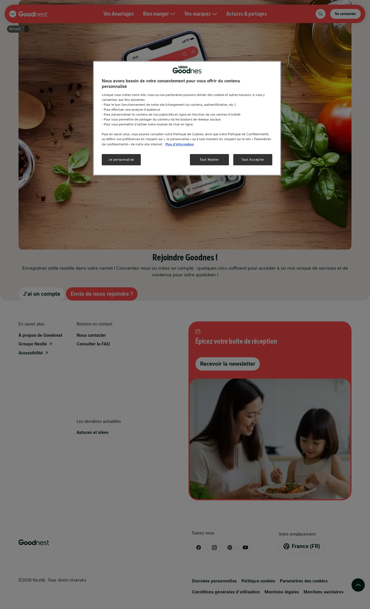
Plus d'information (179, 144)
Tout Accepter (252, 160)
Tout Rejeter (209, 160)
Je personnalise (121, 160)
